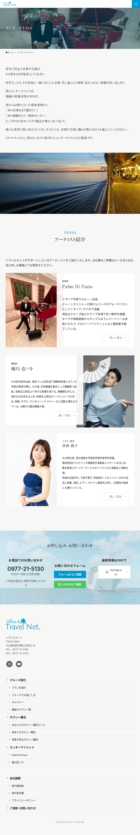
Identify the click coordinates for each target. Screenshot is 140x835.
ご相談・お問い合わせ (23, 808)
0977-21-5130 (25, 568)
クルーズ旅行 (18, 680)
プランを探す (19, 687)
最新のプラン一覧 (21, 709)
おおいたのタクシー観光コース (28, 725)
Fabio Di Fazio (19, 755)
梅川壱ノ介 (18, 762)
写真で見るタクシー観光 (25, 739)
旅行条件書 (18, 793)
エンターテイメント (22, 747)
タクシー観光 (18, 717)
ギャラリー (18, 702)
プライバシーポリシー (24, 800)
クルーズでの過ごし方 (24, 695)
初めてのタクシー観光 (24, 732)
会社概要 (15, 778)
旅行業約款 (18, 786)
